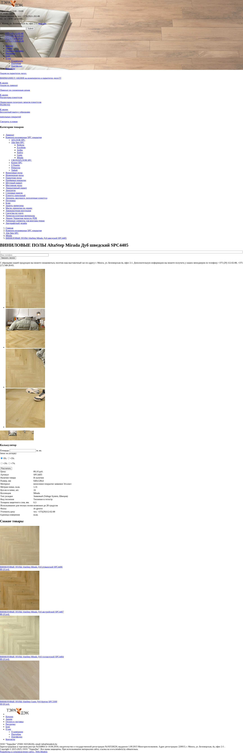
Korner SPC (16, 162)
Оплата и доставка (14, 51)
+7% (13, 463)
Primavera (15, 168)
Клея (8, 203)
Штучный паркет (14, 183)
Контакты (10, 68)
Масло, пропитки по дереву (19, 208)
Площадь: (4, 450)
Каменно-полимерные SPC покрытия (24, 137)
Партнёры (16, 63)
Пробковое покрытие (16, 180)
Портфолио (16, 66)
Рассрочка (10, 53)
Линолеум (10, 190)
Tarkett (14, 170)
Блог (8, 56)
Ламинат (10, 135)
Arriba (20, 150)
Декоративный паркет (16, 188)
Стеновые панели (14, 193)
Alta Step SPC (17, 142)
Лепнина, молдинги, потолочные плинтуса (26, 198)
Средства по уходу (14, 213)
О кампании (17, 61)
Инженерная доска (15, 175)
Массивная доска (14, 185)
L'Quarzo (15, 165)
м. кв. (39, 450)
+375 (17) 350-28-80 (14, 41)
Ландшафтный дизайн (16, 223)
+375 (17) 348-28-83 (13, 38)
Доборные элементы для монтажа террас (25, 221)
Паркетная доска (14, 178)
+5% (12, 458)
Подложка (10, 200)
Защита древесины (15, 205)
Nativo (20, 152)
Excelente (21, 147)
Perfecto (20, 145)
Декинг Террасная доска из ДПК (21, 218)
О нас (8, 58)
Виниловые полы (14, 173)
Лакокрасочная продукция (18, 210)
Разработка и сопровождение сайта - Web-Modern (23, 751)
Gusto (19, 155)
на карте (42, 23)
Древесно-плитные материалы (20, 215)
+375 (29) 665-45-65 (14, 36)
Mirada (20, 157)
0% (4, 458)
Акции (9, 48)
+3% (5, 463)
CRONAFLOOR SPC (21, 160)
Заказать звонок (8, 258)
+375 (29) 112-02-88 (14, 33)
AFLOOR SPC (18, 140)
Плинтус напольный (15, 195)
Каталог (9, 46)
